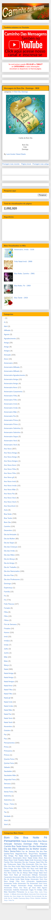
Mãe (5, 657)
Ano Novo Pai (9, 494)
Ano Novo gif (9, 477)
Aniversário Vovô (10, 445)
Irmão (6, 645)
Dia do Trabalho (10, 567)
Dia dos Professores (12, 579)
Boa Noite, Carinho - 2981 (24, 274)
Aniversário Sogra (11, 436)
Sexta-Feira (8, 792)
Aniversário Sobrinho (12, 432)
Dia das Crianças (10, 547)
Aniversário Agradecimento (14, 375)
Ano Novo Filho (10, 473)
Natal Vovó (8, 718)
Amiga (6, 343)
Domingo (25, 92)
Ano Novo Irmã (10, 481)
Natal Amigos (9, 681)
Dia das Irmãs (9, 551)
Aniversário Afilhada (11, 367)
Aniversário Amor (10, 387)
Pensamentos (9, 743)
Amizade (7, 355)
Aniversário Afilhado (11, 371)
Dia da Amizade (10, 534)
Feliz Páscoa (9, 604)
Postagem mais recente (10, 164)
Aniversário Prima (11, 420)
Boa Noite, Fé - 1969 (22, 286)
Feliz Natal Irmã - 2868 (23, 261)
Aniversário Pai (10, 416)
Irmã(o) (7, 641)
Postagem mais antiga (41, 164)
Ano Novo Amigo (10, 457)
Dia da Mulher (9, 539)
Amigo (6, 347)
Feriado (7, 608)
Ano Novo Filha (10, 469)
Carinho (7, 526)
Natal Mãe (8, 710)
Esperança (8, 588)
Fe (5, 596)
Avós (6, 510)
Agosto (6, 334)
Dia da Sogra (9, 543)
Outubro (7, 730)
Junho (6, 653)
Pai (5, 735)
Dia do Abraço (9, 559)
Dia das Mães (9, 555)
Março (6, 665)
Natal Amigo (8, 677)
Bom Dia (17, 92)
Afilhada (7, 330)
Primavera (8, 751)
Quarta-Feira (9, 759)
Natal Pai (7, 714)
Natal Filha (8, 690)
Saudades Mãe (10, 775)
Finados (7, 628)
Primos (6, 755)
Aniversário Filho (10, 400)
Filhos (6, 620)
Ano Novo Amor (10, 465)
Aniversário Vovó (10, 441)
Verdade (7, 816)
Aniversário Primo (11, 424)
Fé (5, 600)
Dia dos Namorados (12, 571)
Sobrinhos (8, 800)
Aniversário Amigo (11, 383)
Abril (5, 326)
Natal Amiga (8, 673)
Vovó (6, 820)
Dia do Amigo (9, 563)
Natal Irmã (8, 702)
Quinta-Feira (9, 763)
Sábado (7, 767)
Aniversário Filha (10, 396)
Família (7, 592)
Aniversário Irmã (10, 404)
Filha (6, 612)
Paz (5, 739)
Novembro (8, 726)
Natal (6, 669)
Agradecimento (10, 338)
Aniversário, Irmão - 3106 (24, 249)
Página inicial (26, 164)
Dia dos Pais (9, 575)
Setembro (8, 788)
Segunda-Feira (10, 779)
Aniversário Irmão (11, 408)
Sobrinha (7, 796)
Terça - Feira (9, 804)
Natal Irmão (8, 706)
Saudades (8, 771)
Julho (6, 649)
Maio (6, 661)
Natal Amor (8, 686)
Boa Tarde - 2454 (21, 298)
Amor (6, 359)
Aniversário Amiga (11, 379)
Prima (6, 747)
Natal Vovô (8, 722)
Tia (5, 812)
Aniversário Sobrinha (12, 428)
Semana (7, 784)
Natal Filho (8, 694)
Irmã (6, 637)
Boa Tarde (8, 518)
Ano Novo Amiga (10, 453)
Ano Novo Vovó (10, 498)
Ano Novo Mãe (10, 490)
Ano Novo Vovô (10, 502)
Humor (6, 632)
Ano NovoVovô (9, 506)
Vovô (6, 824)
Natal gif (7, 698)
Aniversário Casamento (13, 392)
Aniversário (8, 363)
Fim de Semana (10, 624)
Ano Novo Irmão (10, 486)
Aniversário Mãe (10, 412)
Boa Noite (8, 514)
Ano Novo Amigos (11, 461)
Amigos (7, 351)
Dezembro (8, 530)
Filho (6, 616)
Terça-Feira (8, 808)
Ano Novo (8, 449)
